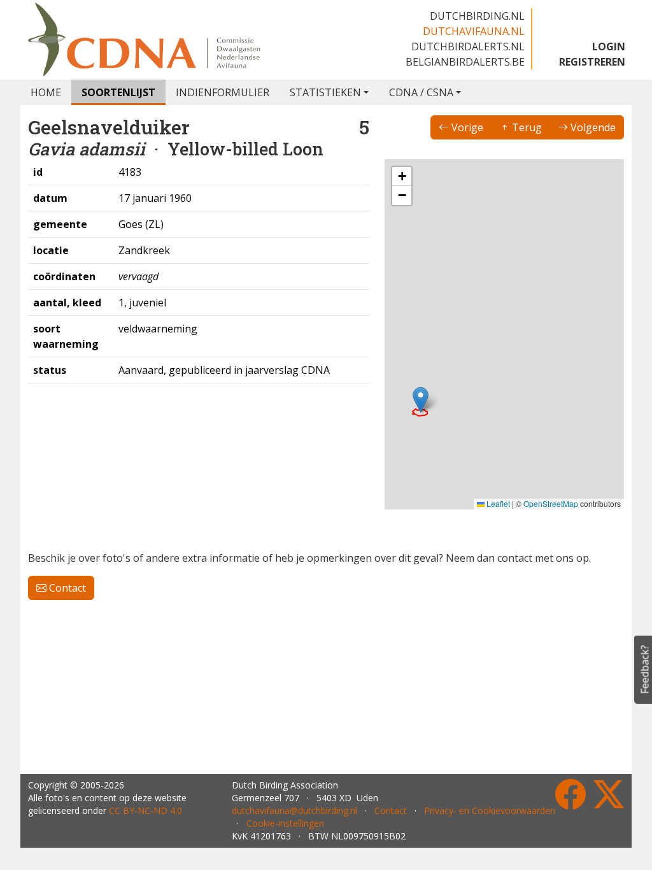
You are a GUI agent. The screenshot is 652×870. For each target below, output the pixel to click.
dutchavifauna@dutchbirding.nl (294, 810)
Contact (66, 588)
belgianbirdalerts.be (465, 62)
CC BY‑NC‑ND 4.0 (145, 810)
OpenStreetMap (550, 503)
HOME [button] (46, 92)
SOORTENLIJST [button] (118, 92)
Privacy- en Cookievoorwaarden (489, 810)
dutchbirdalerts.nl (468, 46)
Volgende (592, 127)
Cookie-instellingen (285, 823)
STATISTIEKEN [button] (325, 92)
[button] (421, 400)
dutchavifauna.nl (474, 31)
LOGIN (608, 46)
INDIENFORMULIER (222, 92)
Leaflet (497, 503)
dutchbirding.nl (477, 16)
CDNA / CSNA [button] (421, 92)
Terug (525, 127)
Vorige (466, 127)
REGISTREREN (592, 62)
